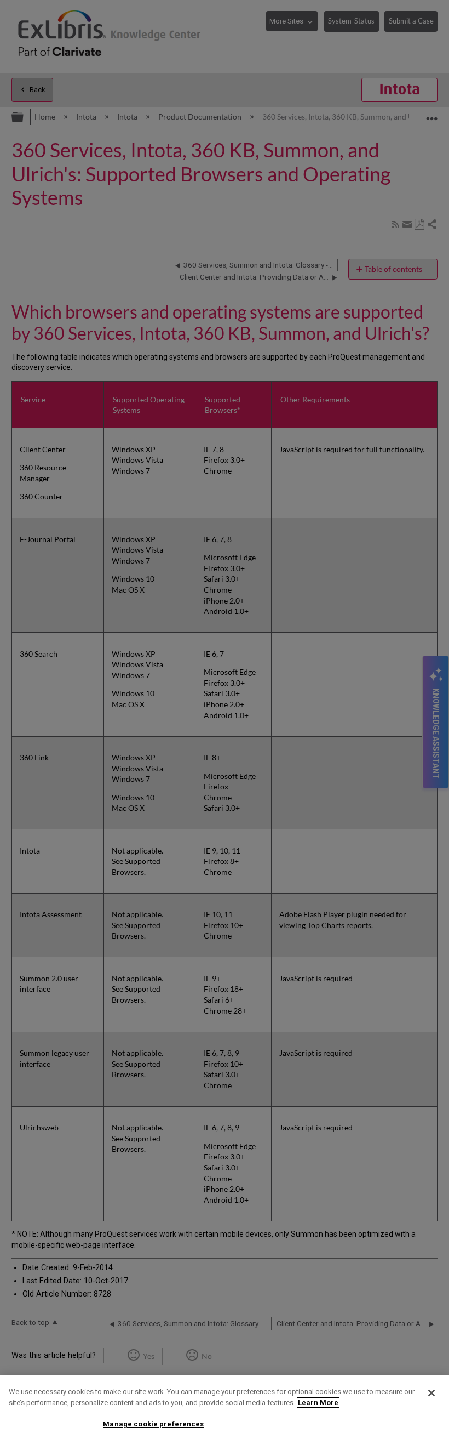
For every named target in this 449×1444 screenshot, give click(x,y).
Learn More (318, 1402)
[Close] (431, 1393)
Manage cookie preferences (153, 1424)
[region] (224, 1409)
